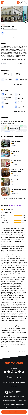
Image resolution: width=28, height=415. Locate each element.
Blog (4, 382)
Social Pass (14, 386)
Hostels (8, 382)
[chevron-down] (15, 211)
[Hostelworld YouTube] (16, 371)
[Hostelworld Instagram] (12, 371)
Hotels (12, 382)
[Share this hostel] (25, 22)
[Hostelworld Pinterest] (19, 371)
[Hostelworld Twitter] (8, 371)
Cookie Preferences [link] (17, 407)
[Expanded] (3, 352)
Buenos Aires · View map (10, 29)
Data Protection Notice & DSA (9, 400)
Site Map (8, 407)
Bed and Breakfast (20, 382)
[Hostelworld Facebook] (5, 371)
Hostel (3, 24)
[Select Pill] (18, 2)
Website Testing (20, 404)
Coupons (6, 404)
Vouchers (12, 404)
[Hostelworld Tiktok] (23, 371)
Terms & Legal (22, 400)
